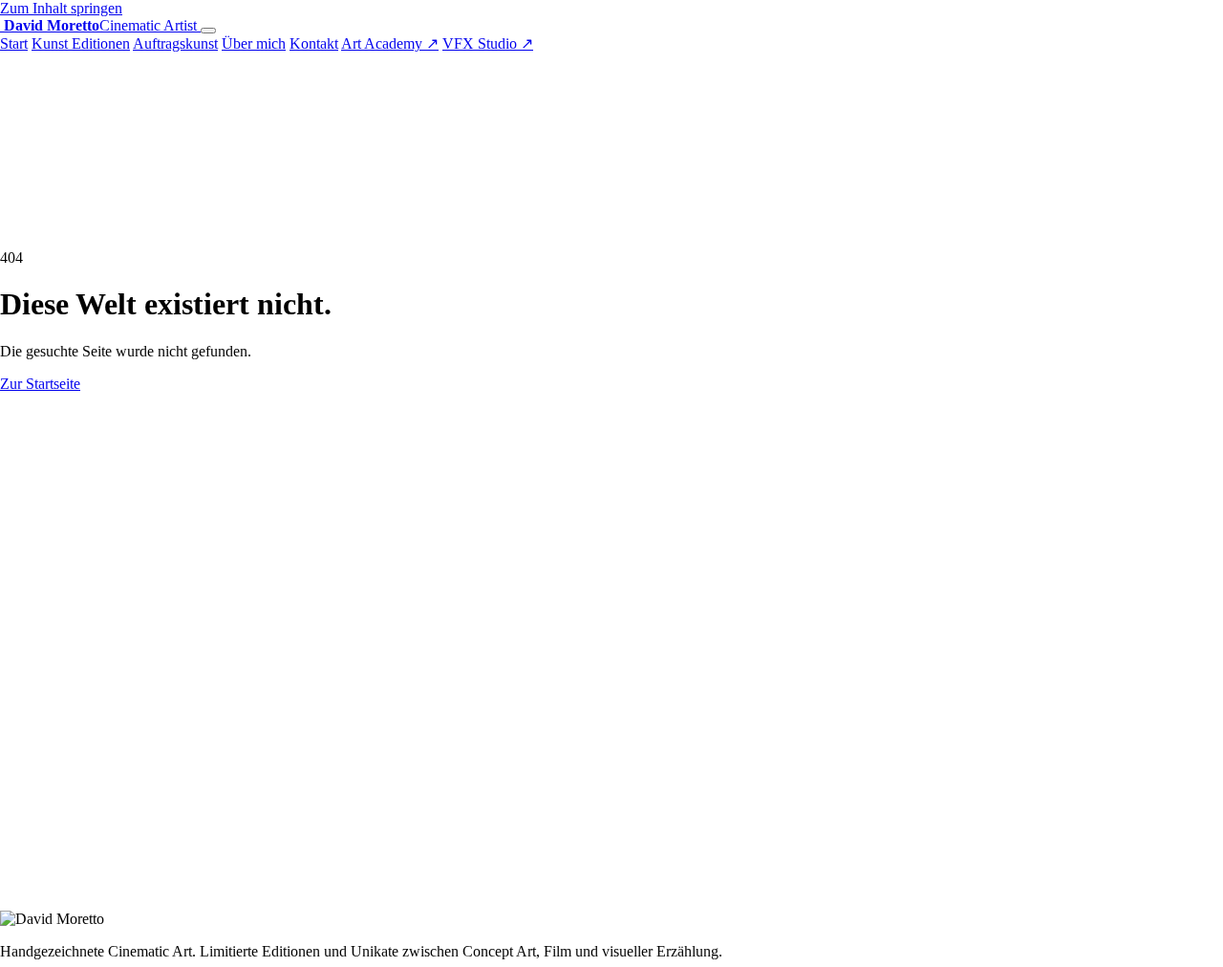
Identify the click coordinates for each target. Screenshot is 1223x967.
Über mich (254, 43)
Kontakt (314, 43)
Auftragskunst (175, 43)
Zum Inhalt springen (61, 8)
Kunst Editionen (81, 43)
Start (14, 43)
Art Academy (390, 43)
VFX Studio (487, 43)
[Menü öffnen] (208, 30)
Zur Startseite (40, 384)
